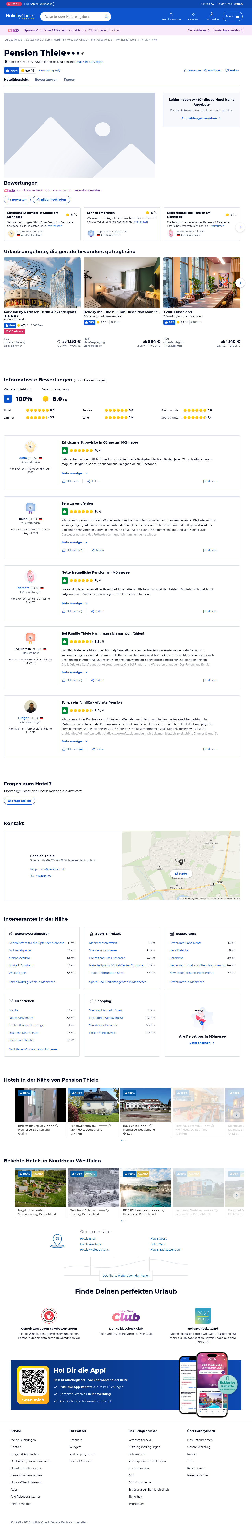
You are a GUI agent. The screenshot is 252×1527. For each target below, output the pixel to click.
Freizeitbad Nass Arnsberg (107, 958)
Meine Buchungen (23, 1440)
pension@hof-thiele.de (50, 869)
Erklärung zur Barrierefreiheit (148, 1489)
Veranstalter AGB (140, 1440)
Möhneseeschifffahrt (103, 943)
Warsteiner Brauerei (103, 1025)
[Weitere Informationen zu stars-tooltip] (82, 53)
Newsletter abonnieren (26, 1468)
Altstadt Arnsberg (21, 965)
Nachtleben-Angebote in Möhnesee (33, 1049)
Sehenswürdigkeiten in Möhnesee (32, 982)
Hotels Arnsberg (90, 1244)
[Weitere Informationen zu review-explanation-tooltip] (58, 70)
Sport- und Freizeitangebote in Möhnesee (117, 982)
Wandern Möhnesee (103, 950)
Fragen (69, 80)
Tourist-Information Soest (107, 973)
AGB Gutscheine (139, 1482)
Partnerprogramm (82, 1454)
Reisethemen (196, 1468)
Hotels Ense (87, 1238)
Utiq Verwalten (138, 1468)
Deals (12, 3)
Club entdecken (197, 30)
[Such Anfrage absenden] (106, 16)
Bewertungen (46, 80)
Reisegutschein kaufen (26, 1475)
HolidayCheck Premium (27, 1482)
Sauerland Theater (21, 1040)
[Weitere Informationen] (59, 341)
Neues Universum (21, 1018)
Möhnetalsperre (20, 950)
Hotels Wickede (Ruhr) (94, 1249)
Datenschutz (137, 1454)
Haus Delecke (179, 950)
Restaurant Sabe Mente (186, 943)
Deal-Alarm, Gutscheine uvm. (31, 1461)
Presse (191, 1454)
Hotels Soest (158, 1238)
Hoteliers (75, 1440)
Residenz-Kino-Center (24, 1033)
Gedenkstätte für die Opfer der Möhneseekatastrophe (38, 943)
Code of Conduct (81, 1461)
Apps (14, 1489)
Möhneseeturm (19, 958)
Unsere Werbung (199, 1447)
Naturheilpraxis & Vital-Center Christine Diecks (117, 965)
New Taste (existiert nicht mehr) (192, 973)
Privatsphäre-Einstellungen (147, 1461)
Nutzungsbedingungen (144, 1447)
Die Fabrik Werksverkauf (106, 1018)
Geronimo (176, 958)
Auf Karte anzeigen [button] (90, 62)
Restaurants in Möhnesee (187, 982)
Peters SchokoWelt (102, 1033)
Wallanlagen (17, 973)
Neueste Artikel (197, 1475)
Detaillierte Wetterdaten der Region (126, 1275)
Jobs (190, 1461)
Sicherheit (135, 1496)
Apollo (13, 1010)
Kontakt (205, 3)
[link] (171, 16)
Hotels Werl (158, 1244)
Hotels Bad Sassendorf (165, 1249)
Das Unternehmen (200, 1440)
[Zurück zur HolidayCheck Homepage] (20, 17)
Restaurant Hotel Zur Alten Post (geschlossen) (198, 965)
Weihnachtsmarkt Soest (105, 1010)
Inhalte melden (21, 1504)
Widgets (75, 1447)
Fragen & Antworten (25, 1454)
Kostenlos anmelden (227, 30)
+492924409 (43, 875)
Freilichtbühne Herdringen (27, 1025)
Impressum (136, 1504)
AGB (131, 1475)
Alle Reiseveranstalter (25, 1496)
